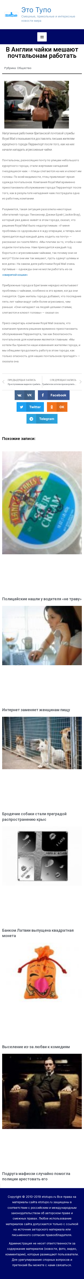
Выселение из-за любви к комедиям (36, 1047)
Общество (24, 68)
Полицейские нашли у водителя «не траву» (42, 599)
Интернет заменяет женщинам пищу (36, 710)
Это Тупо (36, 10)
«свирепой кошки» (15, 274)
